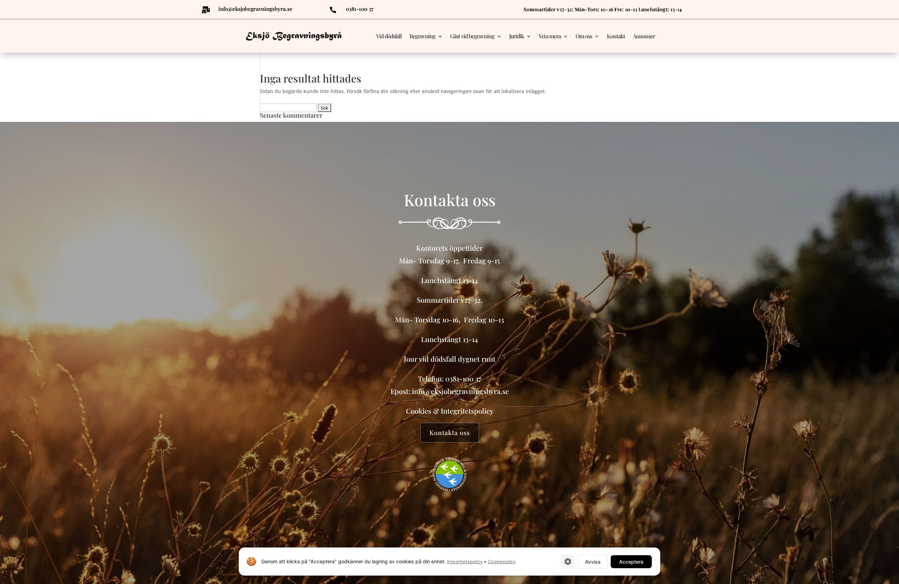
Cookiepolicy (502, 561)
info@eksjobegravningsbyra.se (255, 8)
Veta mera (550, 36)
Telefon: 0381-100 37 (449, 378)
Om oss (584, 36)
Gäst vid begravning (472, 36)
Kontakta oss (449, 432)
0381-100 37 (359, 8)
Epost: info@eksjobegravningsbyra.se (450, 391)
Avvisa (593, 562)
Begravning (422, 36)
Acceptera (631, 562)
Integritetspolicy (467, 410)
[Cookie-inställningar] (568, 562)
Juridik (516, 36)
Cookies (418, 410)
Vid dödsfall (389, 36)
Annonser (644, 36)
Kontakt (616, 36)
